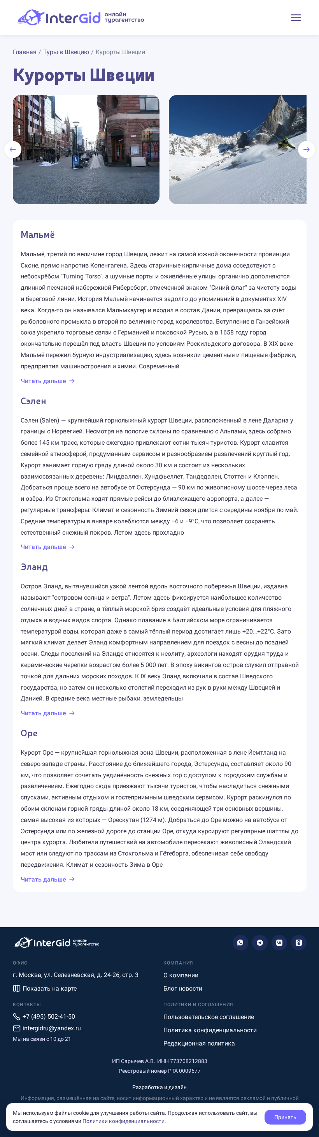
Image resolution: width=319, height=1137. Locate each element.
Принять (285, 1117)
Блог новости (182, 988)
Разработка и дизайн (159, 1087)
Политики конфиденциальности (123, 1121)
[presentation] (12, 149)
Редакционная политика (199, 1043)
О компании (180, 975)
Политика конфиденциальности (210, 1030)
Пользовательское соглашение (208, 1017)
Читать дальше (43, 381)
